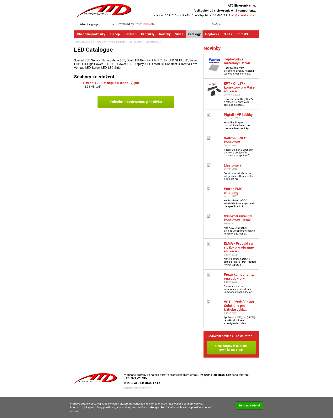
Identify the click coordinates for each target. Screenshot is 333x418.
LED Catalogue (153, 41)
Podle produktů (116, 41)
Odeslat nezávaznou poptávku (136, 102)
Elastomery (233, 165)
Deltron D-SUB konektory (235, 140)
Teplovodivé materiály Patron (237, 61)
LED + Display (135, 41)
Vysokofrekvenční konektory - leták (238, 218)
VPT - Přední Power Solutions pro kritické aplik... (239, 306)
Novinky (212, 48)
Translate (148, 24)
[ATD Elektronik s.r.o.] (104, 10)
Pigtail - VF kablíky (238, 115)
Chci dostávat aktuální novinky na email (231, 347)
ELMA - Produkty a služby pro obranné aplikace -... (239, 247)
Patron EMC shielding (233, 191)
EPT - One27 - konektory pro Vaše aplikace (239, 87)
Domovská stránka (84, 41)
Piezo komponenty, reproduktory (239, 276)
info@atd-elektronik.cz (243, 15)
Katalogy (101, 41)
